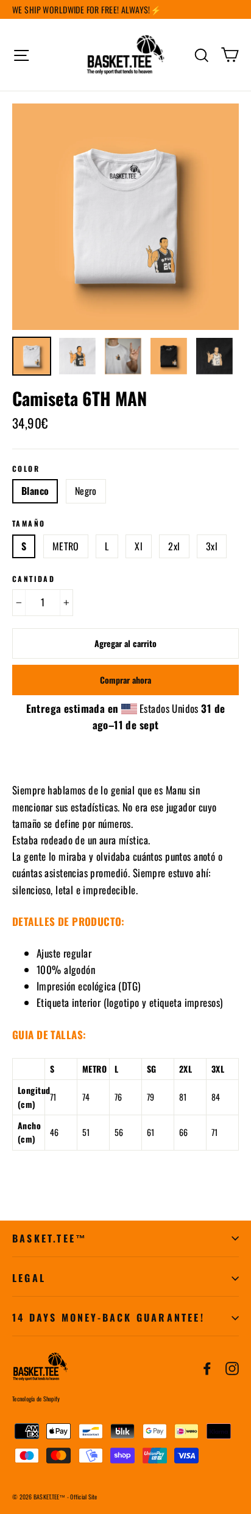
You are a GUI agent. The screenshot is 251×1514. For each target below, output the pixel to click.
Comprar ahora (125, 679)
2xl (174, 546)
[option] (125, 216)
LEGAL (29, 1277)
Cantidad (33, 579)
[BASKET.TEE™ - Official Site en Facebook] (207, 1367)
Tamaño (28, 523)
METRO (65, 546)
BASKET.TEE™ (49, 1238)
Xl (139, 546)
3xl (211, 546)
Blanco (35, 490)
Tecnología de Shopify (36, 1398)
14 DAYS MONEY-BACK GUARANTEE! (108, 1317)
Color (26, 468)
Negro (86, 490)
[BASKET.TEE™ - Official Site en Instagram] (232, 1367)
